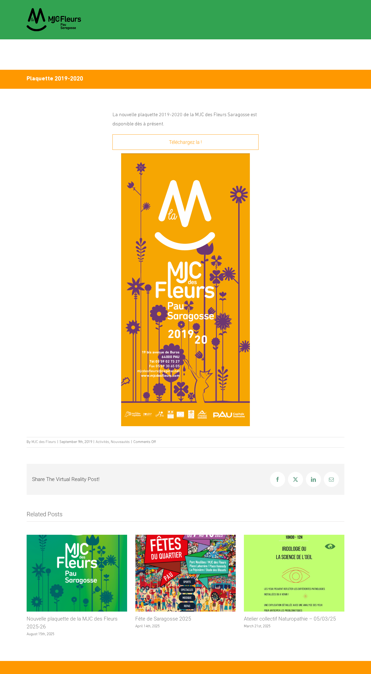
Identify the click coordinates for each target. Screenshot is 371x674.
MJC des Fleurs (44, 442)
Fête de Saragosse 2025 (163, 619)
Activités (102, 442)
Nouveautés (120, 442)
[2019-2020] (185, 155)
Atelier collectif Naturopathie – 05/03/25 (290, 619)
